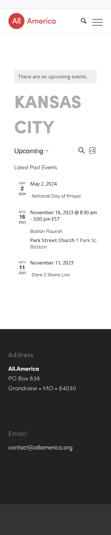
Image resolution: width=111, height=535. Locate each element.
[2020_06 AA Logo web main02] (46, 21)
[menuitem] (80, 21)
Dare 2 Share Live (51, 274)
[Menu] (94, 21)
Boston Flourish (46, 231)
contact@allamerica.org (40, 447)
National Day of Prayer (56, 195)
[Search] (80, 21)
